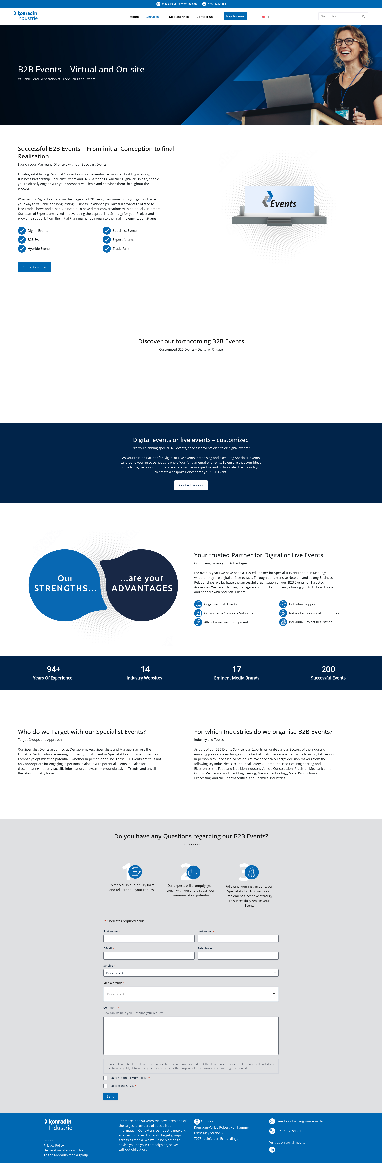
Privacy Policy (137, 1078)
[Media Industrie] (26, 16)
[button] (160, 17)
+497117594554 (216, 3)
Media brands (114, 983)
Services (152, 17)
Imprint (49, 1141)
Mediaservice (179, 17)
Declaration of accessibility (64, 1150)
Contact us (204, 17)
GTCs (129, 1086)
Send (110, 1096)
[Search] (363, 16)
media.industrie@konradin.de (179, 3)
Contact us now (34, 267)
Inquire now (235, 16)
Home (134, 17)
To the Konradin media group (66, 1155)
